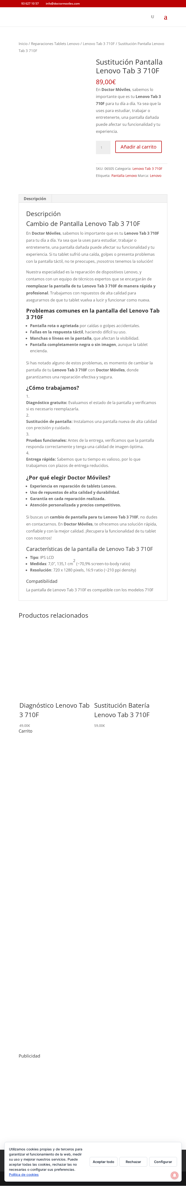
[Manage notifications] (174, 1175)
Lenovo (155, 175)
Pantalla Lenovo (124, 175)
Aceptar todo (103, 1162)
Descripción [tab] (35, 198)
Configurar (163, 1162)
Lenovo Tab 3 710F (99, 43)
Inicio (23, 43)
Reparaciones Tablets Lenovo (55, 43)
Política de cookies (24, 1174)
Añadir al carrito (138, 146)
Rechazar (133, 1162)
